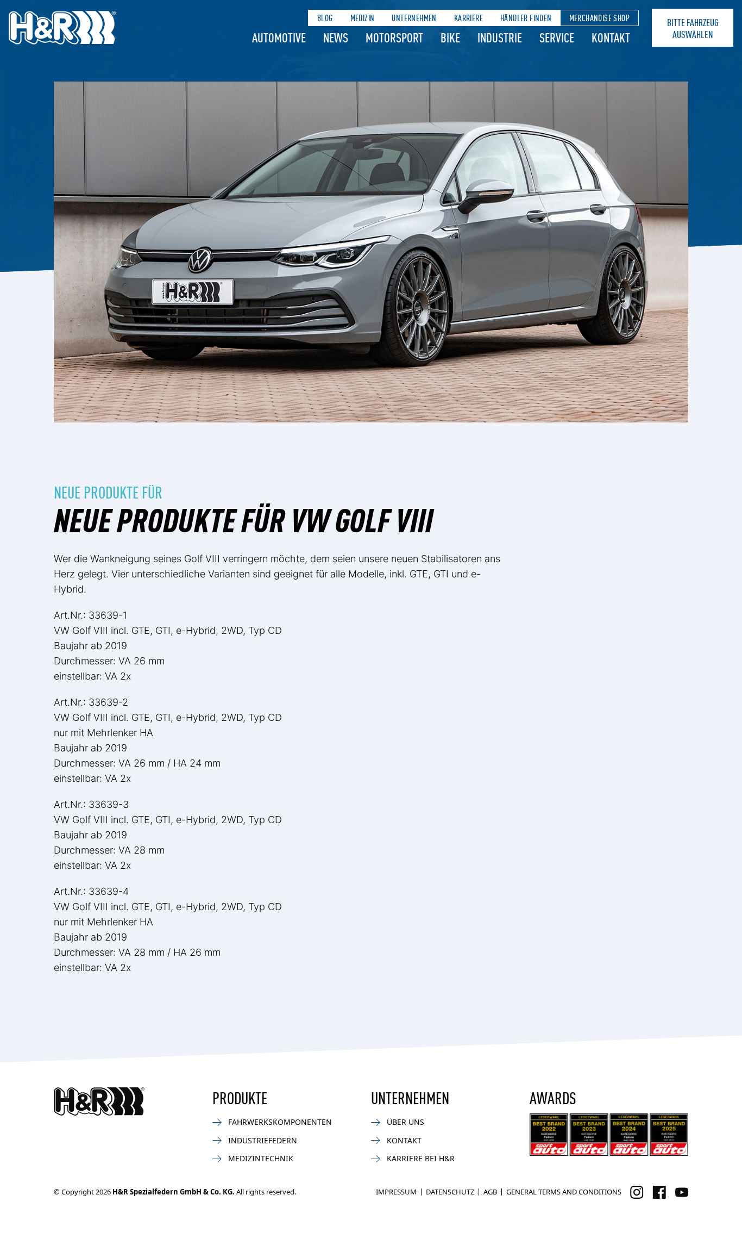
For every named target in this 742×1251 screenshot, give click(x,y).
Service (556, 37)
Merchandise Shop (599, 17)
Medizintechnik (260, 1158)
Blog (325, 17)
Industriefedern (262, 1140)
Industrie (499, 37)
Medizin (362, 17)
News (335, 37)
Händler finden (526, 17)
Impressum (396, 1192)
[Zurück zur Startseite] (99, 1101)
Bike (450, 37)
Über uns (405, 1122)
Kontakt (611, 37)
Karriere (468, 17)
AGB (490, 1192)
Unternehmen (414, 17)
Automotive (279, 37)
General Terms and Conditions (563, 1192)
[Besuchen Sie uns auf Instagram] (637, 1192)
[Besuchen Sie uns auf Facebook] (659, 1192)
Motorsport (394, 37)
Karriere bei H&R (421, 1158)
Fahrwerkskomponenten (280, 1122)
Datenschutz (450, 1192)
